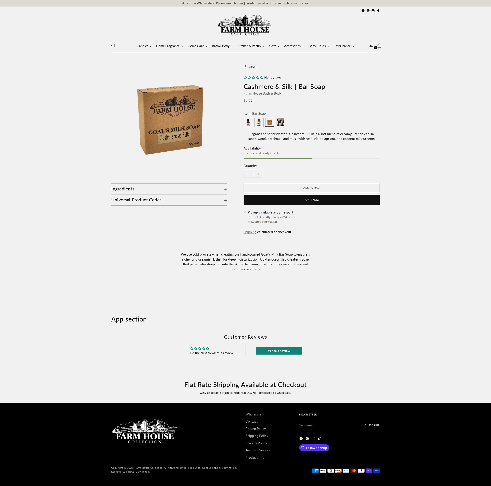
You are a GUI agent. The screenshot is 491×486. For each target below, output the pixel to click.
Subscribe (372, 425)
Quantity (250, 166)
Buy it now (312, 199)
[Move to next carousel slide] (376, 294)
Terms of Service (258, 450)
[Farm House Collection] (245, 26)
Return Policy (256, 429)
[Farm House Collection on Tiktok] (378, 10)
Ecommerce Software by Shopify (131, 471)
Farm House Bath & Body (263, 93)
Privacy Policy (256, 443)
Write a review (279, 350)
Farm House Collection (148, 467)
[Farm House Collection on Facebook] (363, 10)
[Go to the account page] (369, 46)
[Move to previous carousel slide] (367, 295)
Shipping (250, 232)
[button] (254, 78)
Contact (252, 421)
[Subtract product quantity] (258, 174)
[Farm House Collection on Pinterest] (368, 10)
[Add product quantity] (247, 174)
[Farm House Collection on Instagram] (373, 10)
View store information (262, 221)
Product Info (255, 457)
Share (253, 66)
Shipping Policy (257, 436)
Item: (255, 113)
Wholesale (253, 414)
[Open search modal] (113, 46)
